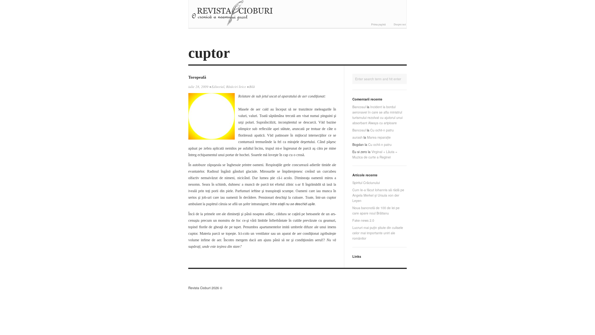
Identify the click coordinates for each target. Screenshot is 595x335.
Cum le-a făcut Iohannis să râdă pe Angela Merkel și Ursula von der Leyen (378, 195)
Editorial (218, 86)
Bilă (252, 86)
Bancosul (359, 106)
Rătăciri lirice (236, 86)
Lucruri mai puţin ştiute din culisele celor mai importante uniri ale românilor (377, 233)
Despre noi (400, 24)
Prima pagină (378, 24)
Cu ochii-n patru (382, 130)
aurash (357, 137)
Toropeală (197, 77)
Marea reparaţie (379, 137)
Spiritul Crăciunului (366, 182)
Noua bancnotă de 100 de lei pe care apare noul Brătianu (376, 210)
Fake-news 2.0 (363, 220)
